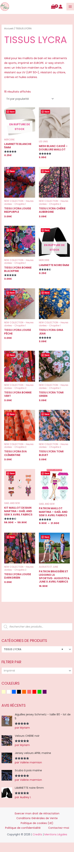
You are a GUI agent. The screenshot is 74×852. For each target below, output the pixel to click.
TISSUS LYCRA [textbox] (33, 649)
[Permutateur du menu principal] (70, 6)
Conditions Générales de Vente (37, 818)
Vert (41, 692)
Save (12, 111)
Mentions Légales (55, 834)
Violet (46, 692)
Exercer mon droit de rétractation (37, 813)
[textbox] (35, 670)
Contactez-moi (58, 828)
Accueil (8, 28)
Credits (37, 834)
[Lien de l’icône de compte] (60, 7)
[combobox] (37, 649)
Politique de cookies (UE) (37, 823)
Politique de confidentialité (23, 828)
